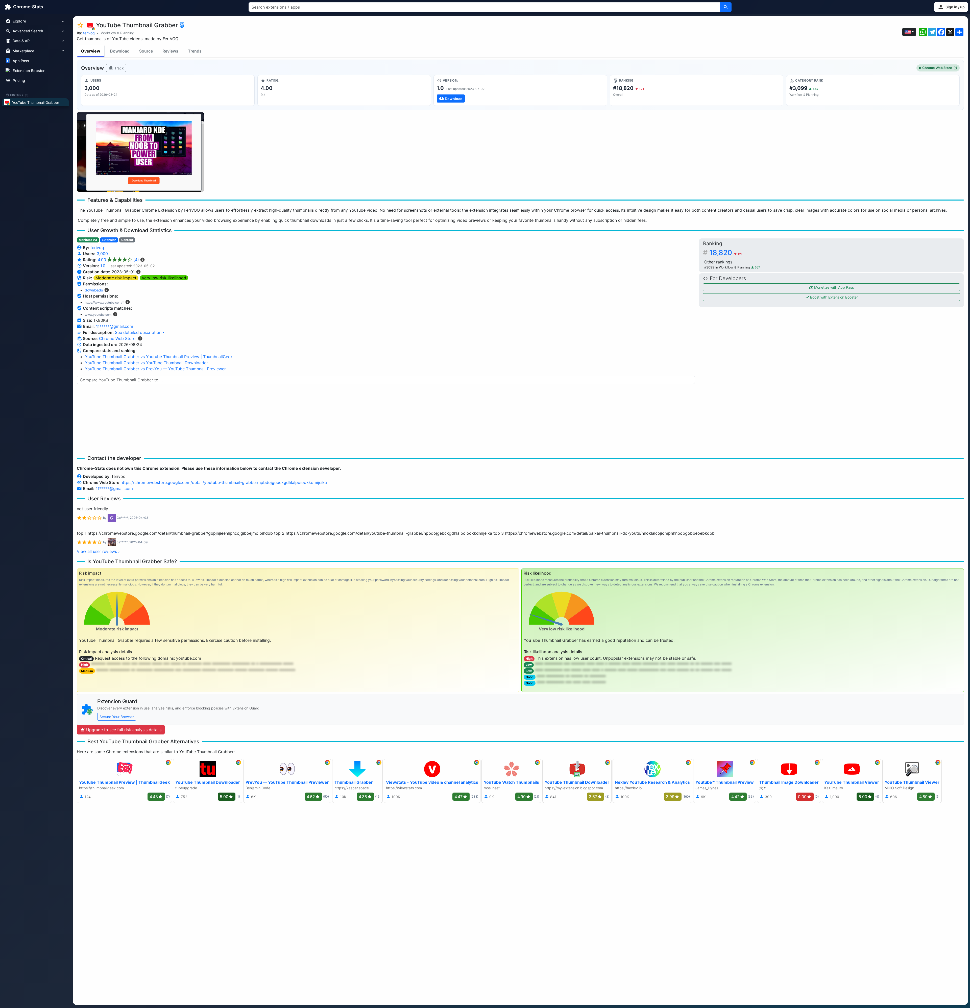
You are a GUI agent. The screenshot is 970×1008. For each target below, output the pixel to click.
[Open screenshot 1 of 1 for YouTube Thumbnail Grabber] (140, 152)
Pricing (19, 80)
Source (146, 51)
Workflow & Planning (117, 33)
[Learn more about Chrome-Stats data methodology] (140, 338)
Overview (90, 51)
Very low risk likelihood (164, 277)
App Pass (21, 61)
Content (127, 240)
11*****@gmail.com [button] (114, 326)
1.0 (102, 265)
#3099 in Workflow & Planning (727, 267)
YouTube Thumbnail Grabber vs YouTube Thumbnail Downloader (146, 362)
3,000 (102, 253)
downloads (94, 290)
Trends (195, 51)
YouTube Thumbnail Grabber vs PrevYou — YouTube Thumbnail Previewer (155, 368)
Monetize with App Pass (833, 287)
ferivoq (89, 33)
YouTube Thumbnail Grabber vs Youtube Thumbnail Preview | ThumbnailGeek (159, 356)
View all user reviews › (98, 551)
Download (120, 51)
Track (118, 68)
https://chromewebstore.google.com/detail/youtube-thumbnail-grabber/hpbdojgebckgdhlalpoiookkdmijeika (223, 482)
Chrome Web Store (937, 68)
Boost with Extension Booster (833, 297)
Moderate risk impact (115, 277)
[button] (951, 7)
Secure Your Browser (117, 717)
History (19, 94)
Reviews (170, 51)
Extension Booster (29, 70)
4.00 (118, 259)
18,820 (725, 252)
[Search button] (726, 7)
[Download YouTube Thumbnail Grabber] (520, 90)
